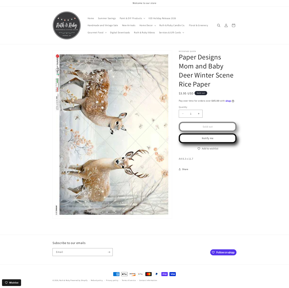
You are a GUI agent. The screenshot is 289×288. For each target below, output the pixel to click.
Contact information (148, 280)
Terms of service (129, 280)
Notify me (207, 138)
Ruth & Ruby (64, 280)
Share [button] (185, 169)
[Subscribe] (109, 252)
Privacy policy (112, 280)
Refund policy (97, 280)
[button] (132, 18)
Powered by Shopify (79, 280)
